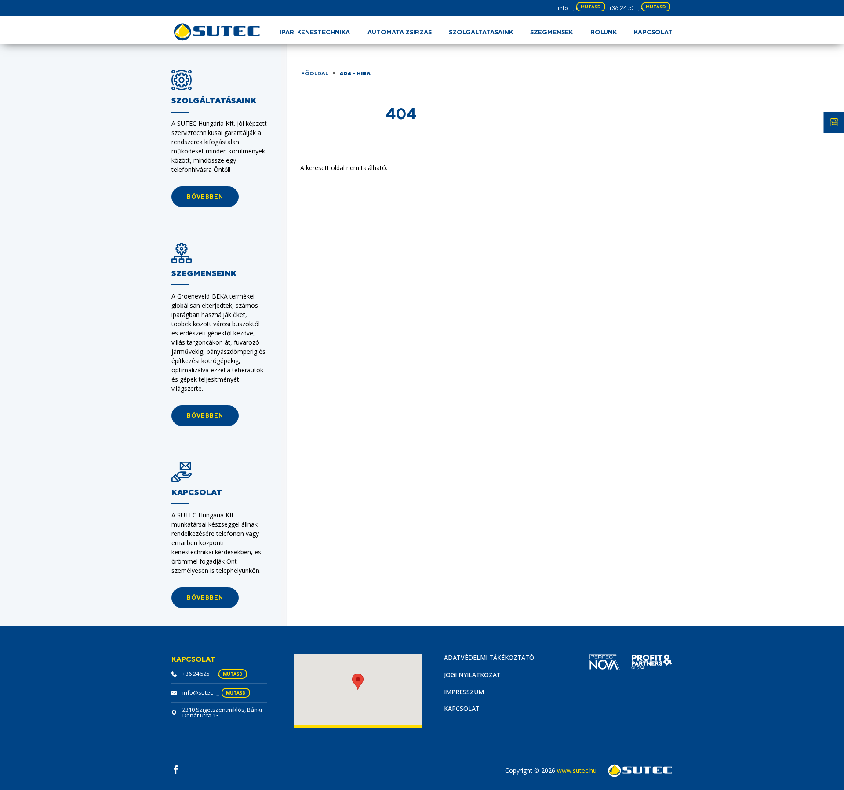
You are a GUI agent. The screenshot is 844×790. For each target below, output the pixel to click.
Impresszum (464, 692)
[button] (205, 196)
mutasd (591, 6)
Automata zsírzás (399, 32)
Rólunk (603, 32)
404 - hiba (355, 73)
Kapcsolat (653, 32)
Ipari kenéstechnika (315, 32)
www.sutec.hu (577, 770)
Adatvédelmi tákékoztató (489, 657)
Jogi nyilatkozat (472, 674)
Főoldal (314, 73)
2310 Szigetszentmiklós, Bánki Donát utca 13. (222, 712)
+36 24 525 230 (630, 8)
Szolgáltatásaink (481, 32)
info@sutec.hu (201, 692)
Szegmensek (551, 32)
